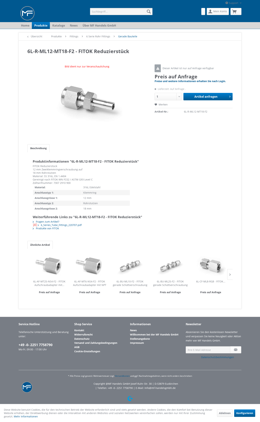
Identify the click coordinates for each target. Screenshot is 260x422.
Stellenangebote (140, 338)
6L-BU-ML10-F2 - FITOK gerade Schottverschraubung (130, 283)
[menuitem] (121, 11)
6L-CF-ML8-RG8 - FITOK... (210, 281)
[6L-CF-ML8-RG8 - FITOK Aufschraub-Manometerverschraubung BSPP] (210, 265)
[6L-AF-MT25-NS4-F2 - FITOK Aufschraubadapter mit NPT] (49, 265)
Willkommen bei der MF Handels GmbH (154, 334)
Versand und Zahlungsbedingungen (95, 343)
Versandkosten (122, 375)
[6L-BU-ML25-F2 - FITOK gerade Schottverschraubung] (170, 265)
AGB (76, 347)
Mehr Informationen (26, 416)
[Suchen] (148, 11)
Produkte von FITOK (47, 228)
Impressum (137, 343)
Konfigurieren (244, 413)
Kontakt (79, 330)
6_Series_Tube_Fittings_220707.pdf (61, 225)
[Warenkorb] (235, 11)
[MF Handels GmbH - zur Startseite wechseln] (27, 13)
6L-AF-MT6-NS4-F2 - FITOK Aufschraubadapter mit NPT (89, 283)
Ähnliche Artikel (40, 244)
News (133, 330)
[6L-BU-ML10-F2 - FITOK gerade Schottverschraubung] (130, 265)
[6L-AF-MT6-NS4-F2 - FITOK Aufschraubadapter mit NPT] (89, 265)
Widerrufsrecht (83, 334)
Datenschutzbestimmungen (217, 357)
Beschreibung (38, 148)
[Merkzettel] (203, 11)
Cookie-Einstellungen (87, 351)
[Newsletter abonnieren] (235, 349)
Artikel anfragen (206, 97)
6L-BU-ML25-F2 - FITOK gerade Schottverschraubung (170, 283)
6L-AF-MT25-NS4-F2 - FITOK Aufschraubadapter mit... (49, 283)
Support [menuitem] (233, 3)
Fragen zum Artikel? (47, 221)
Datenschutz (81, 338)
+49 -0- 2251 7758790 (36, 345)
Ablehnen (225, 413)
